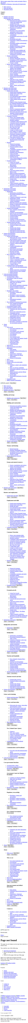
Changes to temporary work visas (18, 197)
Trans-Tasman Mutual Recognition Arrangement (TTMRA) (18, 158)
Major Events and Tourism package (18, 214)
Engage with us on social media (14, 362)
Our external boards (15, 337)
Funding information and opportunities (16, 246)
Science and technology (9, 977)
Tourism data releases (15, 227)
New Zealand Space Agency (14, 254)
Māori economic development (17, 173)
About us (12, 255)
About (5, 970)
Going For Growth (14, 162)
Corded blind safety (15, 128)
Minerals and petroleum (16, 69)
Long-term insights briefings (17, 170)
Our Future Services (15, 205)
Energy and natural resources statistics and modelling (17, 67)
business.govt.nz (14, 156)
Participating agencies (15, 317)
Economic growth (11, 160)
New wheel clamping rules (16, 137)
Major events (13, 172)
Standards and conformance (17, 152)
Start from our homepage (10, 950)
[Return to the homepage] (13, 4)
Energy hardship (14, 74)
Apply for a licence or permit (17, 258)
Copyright (6, 1006)
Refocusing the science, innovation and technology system (18, 238)
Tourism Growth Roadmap (16, 212)
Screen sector (13, 179)
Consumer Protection (12, 116)
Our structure (13, 330)
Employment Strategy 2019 (16, 110)
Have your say (7, 6)
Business (9, 142)
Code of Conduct (14, 341)
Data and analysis (8, 8)
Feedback (6, 985)
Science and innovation (12, 236)
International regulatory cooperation (15, 300)
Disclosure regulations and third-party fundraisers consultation (18, 134)
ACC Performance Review (16, 114)
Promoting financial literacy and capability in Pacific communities (18, 175)
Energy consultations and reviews (18, 65)
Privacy (5, 1009)
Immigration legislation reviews (17, 207)
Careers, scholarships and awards (18, 260)
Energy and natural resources (14, 64)
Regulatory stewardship (12, 290)
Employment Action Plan (16, 93)
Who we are (10, 327)
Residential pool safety (15, 39)
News (8, 359)
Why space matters (14, 257)
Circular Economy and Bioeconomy (15, 164)
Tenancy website (14, 62)
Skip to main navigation (17, 1)
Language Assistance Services (14, 307)
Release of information (15, 358)
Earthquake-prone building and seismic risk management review (18, 51)
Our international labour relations (18, 96)
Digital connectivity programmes (18, 269)
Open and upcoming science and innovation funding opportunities (18, 241)
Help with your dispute (15, 282)
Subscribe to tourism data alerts (17, 232)
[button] (14, 964)
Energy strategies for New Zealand (18, 71)
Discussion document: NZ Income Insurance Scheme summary (18, 112)
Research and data (14, 251)
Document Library (8, 9)
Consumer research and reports (17, 123)
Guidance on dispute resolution (17, 281)
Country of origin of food (16, 130)
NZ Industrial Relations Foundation (18, 103)
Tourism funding (14, 216)
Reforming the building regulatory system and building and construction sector (18, 22)
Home (2, 935)
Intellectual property (15, 155)
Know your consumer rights (17, 117)
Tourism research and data (13, 222)
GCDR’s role (13, 283)
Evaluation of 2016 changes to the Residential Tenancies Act (18, 60)
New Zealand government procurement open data (16, 304)
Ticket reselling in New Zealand (18, 132)
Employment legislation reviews (18, 92)
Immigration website (15, 198)
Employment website (15, 97)
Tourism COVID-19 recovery (17, 219)
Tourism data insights (15, 229)
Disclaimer (6, 1007)
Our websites (10, 360)
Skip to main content (6, 1)
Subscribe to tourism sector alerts (18, 221)
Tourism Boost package (16, 215)
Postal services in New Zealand (17, 271)
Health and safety (14, 95)
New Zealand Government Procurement (17, 302)
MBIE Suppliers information (14, 380)
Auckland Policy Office (13, 276)
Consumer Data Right (15, 145)
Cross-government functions (11, 975)
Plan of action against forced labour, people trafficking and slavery (17, 106)
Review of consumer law (16, 125)
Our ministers (13, 334)
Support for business (15, 144)
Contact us (9, 363)
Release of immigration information (18, 204)
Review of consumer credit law (17, 124)
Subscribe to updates (15, 253)
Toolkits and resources (15, 318)
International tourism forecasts (17, 230)
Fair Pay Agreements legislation (18, 109)
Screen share (13, 374)
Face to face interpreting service (18, 311)
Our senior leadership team (16, 328)
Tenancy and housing (12, 55)
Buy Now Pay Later (15, 127)
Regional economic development (18, 177)
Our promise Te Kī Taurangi (17, 331)
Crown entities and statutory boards (18, 338)
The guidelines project (15, 320)
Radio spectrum (14, 272)
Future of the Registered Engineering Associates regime (17, 53)
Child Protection (14, 344)
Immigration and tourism (10, 976)
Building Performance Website (17, 46)
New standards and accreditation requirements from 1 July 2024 (18, 315)
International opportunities (16, 248)
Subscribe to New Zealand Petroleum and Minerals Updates (18, 80)
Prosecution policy (14, 342)
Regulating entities (14, 151)
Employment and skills (12, 90)
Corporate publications (15, 332)
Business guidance (14, 120)
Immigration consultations (16, 193)
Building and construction (13, 19)
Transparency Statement (16, 353)
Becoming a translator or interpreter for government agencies (18, 322)
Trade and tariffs (14, 153)
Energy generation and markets (17, 75)
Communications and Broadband (15, 265)
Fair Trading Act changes (16, 131)
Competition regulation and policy (18, 149)
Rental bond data (14, 57)
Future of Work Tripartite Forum (18, 102)
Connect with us (14, 264)
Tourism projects (14, 218)
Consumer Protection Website (17, 118)
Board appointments (15, 339)
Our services (13, 335)
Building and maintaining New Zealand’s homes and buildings (17, 25)
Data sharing (13, 349)
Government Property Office (14, 306)
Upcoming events (11, 379)
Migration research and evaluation (18, 202)
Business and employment (10, 973)
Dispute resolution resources (17, 286)
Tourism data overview (15, 223)
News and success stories (16, 250)
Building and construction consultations (16, 34)
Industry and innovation (16, 261)
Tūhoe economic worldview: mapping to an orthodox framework (18, 183)
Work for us (10, 345)
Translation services (15, 313)
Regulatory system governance (17, 295)
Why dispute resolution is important (18, 285)
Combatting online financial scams (18, 121)
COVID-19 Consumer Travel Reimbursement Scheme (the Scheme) (17, 140)
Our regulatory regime (15, 262)
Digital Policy (13, 166)
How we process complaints (17, 367)
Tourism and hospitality (12, 208)
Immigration (10, 191)
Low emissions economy (16, 72)
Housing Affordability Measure (17, 58)
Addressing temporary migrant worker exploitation (17, 200)
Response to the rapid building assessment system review (17, 31)
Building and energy (9, 972)
